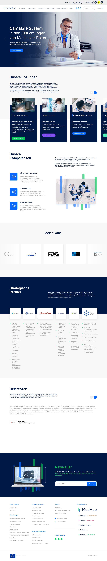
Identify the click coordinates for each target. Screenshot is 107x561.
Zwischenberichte (36, 510)
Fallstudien (40, 8)
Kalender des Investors (38, 513)
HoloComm (12, 510)
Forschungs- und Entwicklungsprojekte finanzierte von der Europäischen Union (19, 534)
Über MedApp (22, 8)
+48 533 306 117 (61, 522)
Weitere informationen (16, 50)
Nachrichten (13, 538)
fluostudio (95, 555)
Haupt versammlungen (37, 518)
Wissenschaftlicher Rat (15, 521)
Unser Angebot (31, 8)
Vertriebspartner (14, 529)
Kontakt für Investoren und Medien (40, 524)
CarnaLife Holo (13, 507)
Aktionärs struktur (36, 516)
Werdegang (12, 527)
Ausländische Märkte (61, 8)
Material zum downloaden (38, 521)
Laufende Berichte (36, 507)
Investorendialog (50, 8)
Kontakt (71, 8)
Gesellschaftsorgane (15, 524)
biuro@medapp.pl (62, 518)
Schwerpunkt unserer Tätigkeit (17, 518)
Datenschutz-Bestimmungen (17, 540)
